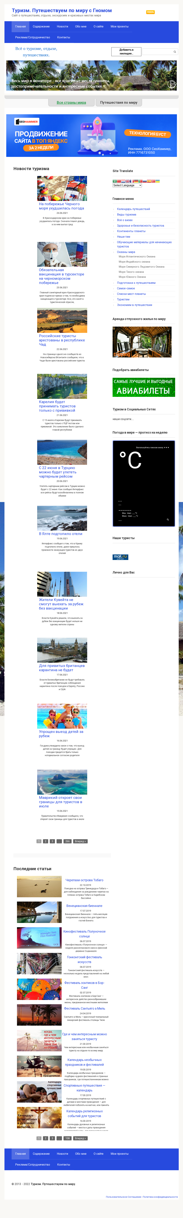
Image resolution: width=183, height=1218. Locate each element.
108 (67, 1138)
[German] (136, 181)
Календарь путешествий (133, 209)
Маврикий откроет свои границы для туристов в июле (60, 801)
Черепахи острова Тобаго (84, 880)
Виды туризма (126, 214)
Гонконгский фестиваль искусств (84, 959)
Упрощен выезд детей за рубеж (61, 734)
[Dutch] (123, 181)
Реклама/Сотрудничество (32, 37)
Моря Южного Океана (132, 276)
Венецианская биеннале (84, 906)
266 (67, 841)
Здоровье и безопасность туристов (140, 225)
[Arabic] (115, 181)
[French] (132, 181)
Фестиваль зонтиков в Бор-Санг (84, 985)
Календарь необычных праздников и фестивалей (84, 1062)
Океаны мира (126, 252)
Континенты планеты (131, 231)
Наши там (123, 236)
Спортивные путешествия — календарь (84, 1088)
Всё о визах (125, 220)
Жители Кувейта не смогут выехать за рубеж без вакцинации (61, 604)
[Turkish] (153, 181)
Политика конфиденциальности (160, 1197)
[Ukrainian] (157, 181)
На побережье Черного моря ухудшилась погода (61, 206)
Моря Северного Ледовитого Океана (141, 266)
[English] (127, 181)
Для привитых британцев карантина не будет (62, 668)
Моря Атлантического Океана (137, 256)
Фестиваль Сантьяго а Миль (84, 1008)
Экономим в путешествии (134, 305)
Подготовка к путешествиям (136, 283)
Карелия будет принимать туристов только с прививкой (57, 406)
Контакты (63, 37)
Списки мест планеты (131, 294)
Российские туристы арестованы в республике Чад (62, 340)
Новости (62, 26)
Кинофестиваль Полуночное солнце (84, 934)
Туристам (123, 299)
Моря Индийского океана (134, 261)
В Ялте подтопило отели (60, 534)
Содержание (41, 26)
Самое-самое (126, 288)
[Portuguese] (140, 181)
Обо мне (80, 26)
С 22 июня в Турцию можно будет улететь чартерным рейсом (57, 472)
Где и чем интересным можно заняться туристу (84, 1036)
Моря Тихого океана (131, 271)
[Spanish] (149, 181)
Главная (20, 1153)
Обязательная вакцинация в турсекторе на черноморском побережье (61, 276)
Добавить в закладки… (126, 51)
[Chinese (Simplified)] (119, 181)
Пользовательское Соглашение (123, 1197)
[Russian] (145, 181)
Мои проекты (120, 26)
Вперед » (80, 841)
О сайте (98, 26)
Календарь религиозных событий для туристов (84, 1113)
